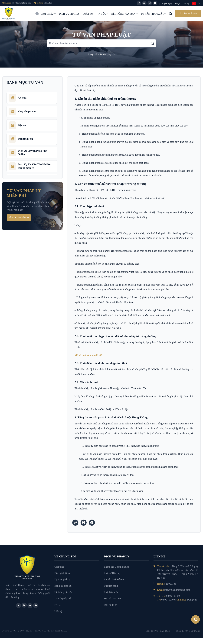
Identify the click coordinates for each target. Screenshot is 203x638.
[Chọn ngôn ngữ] (196, 3)
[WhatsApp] (144, 3)
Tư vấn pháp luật (152, 14)
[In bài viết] (83, 522)
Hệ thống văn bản (123, 14)
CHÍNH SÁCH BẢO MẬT (158, 631)
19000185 (48, 3)
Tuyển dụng (167, 3)
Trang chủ (37, 12)
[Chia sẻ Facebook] (92, 522)
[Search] (170, 13)
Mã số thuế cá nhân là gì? (88, 355)
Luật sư (88, 14)
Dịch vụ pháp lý (69, 14)
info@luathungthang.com (21, 3)
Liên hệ (186, 3)
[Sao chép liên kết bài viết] (75, 522)
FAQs (177, 3)
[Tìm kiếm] (152, 43)
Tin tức (101, 14)
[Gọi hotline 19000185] (195, 619)
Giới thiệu (47, 14)
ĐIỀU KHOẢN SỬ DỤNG (188, 631)
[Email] (155, 3)
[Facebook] (139, 3)
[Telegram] (149, 3)
